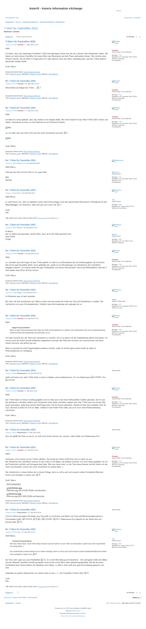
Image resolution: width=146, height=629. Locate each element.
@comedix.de (53, 74)
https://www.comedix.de (32, 72)
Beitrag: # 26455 (11, 253)
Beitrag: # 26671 (11, 450)
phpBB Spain (75, 611)
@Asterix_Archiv (35, 74)
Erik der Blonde (41, 218)
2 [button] (139, 36)
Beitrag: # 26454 (11, 228)
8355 (120, 204)
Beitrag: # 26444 (11, 111)
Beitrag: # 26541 (11, 391)
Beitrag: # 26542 (11, 432)
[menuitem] (17, 17)
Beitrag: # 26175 (11, 84)
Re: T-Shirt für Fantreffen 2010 (20, 81)
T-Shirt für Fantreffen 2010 (21, 28)
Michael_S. (116, 172)
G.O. (57, 573)
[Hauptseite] (17, 9)
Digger (114, 299)
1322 (120, 177)
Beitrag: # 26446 (11, 163)
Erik (113, 200)
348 (119, 304)
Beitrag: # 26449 (11, 193)
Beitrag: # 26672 (11, 512)
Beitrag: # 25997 (11, 45)
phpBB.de (83, 613)
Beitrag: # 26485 (11, 373)
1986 (120, 239)
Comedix (16, 31)
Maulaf (114, 234)
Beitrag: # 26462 (11, 318)
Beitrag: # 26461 (11, 293)
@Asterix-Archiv (15, 74)
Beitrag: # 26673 (11, 532)
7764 (120, 55)
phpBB (65, 608)
